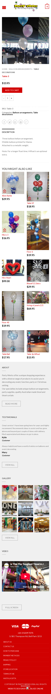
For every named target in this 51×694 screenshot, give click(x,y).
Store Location (10, 669)
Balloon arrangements (20, 69)
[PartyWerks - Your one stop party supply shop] (26, 6)
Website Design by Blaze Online (25, 689)
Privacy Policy (9, 660)
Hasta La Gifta (9, 678)
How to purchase (11, 651)
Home (4, 69)
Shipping (7, 665)
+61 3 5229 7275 (25, 633)
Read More (11, 403)
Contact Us (8, 646)
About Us (7, 642)
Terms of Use (8, 674)
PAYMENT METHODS (11, 656)
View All (10, 465)
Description (8, 132)
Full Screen (11, 607)
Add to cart (12, 90)
